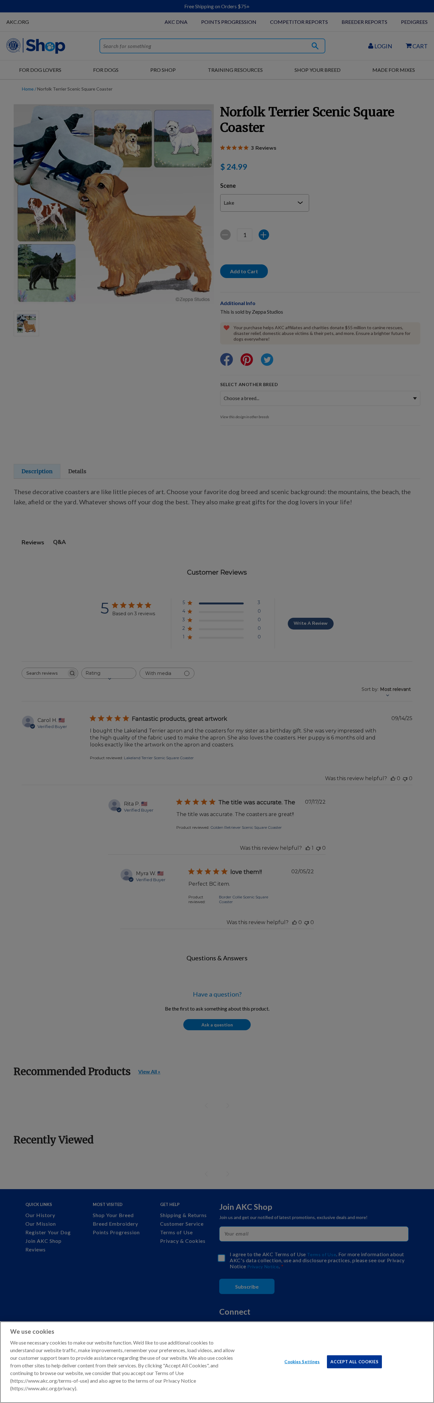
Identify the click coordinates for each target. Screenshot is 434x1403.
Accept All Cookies (354, 1361)
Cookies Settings (302, 1361)
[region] (217, 1362)
